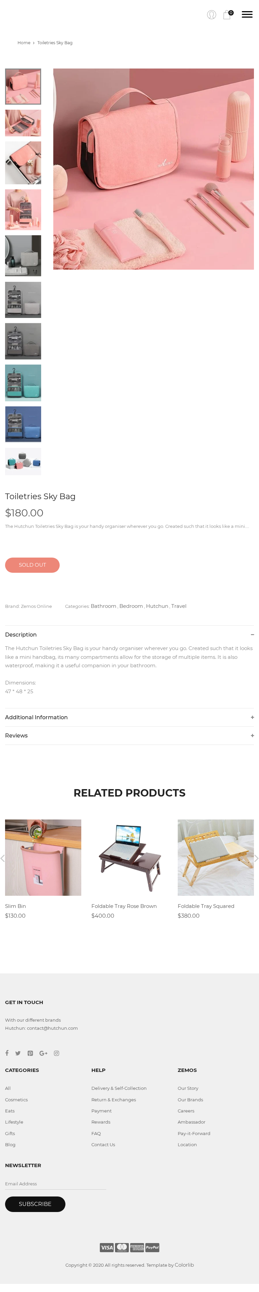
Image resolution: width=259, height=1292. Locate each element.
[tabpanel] (153, 169)
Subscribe (35, 1204)
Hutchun (157, 606)
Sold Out (32, 565)
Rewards (100, 1122)
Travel (178, 606)
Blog (10, 1144)
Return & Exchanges (113, 1099)
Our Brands (190, 1099)
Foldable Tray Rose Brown (124, 906)
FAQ (96, 1133)
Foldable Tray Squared (206, 906)
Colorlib (184, 1265)
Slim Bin (15, 906)
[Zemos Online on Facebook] (10, 1053)
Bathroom (103, 606)
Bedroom (131, 606)
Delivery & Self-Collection (119, 1088)
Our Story (188, 1088)
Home (24, 42)
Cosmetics (16, 1099)
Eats (10, 1110)
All (8, 1088)
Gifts (10, 1133)
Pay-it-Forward (194, 1133)
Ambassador (191, 1122)
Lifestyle (14, 1122)
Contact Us (103, 1144)
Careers (186, 1110)
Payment (101, 1110)
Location (187, 1144)
